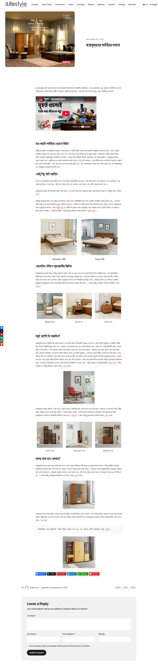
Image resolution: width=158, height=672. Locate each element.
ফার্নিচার (125, 588)
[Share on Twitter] (1, 331)
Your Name (32, 634)
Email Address (69, 634)
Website (101, 634)
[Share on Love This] (1, 344)
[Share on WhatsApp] (1, 341)
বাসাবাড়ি (133, 588)
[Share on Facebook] (1, 327)
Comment (31, 616)
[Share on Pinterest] (1, 334)
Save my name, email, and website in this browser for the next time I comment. (59, 646)
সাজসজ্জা (118, 588)
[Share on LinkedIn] (1, 337)
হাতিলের (74, 415)
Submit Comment (37, 653)
